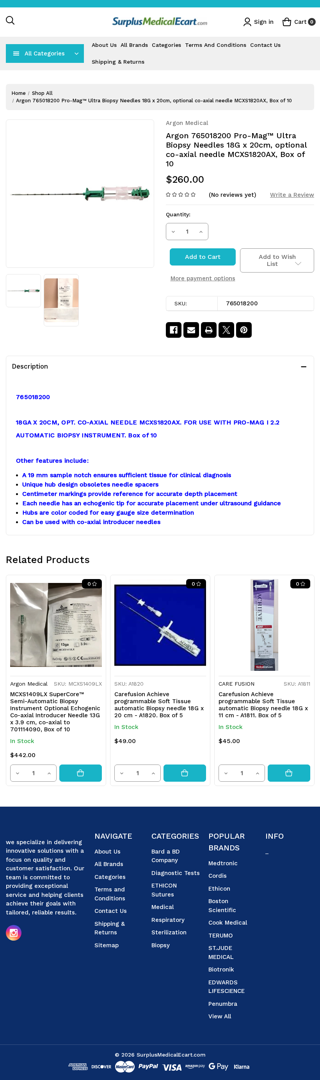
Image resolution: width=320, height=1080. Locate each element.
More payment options (203, 278)
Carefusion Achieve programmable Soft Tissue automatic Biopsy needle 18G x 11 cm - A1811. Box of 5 (263, 705)
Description (30, 366)
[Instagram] (13, 933)
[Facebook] (173, 330)
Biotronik (221, 969)
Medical (162, 907)
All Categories (45, 53)
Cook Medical (227, 922)
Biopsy (160, 945)
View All (219, 1016)
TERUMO (220, 935)
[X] (226, 330)
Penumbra (222, 1003)
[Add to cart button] (80, 773)
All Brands (134, 45)
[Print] (209, 330)
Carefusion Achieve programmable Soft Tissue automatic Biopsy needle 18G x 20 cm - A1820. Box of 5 (159, 705)
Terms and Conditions (215, 45)
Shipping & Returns (118, 62)
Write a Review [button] (292, 194)
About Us (104, 45)
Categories (166, 45)
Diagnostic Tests (175, 873)
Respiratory (168, 919)
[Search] (10, 22)
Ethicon (219, 888)
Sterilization (169, 932)
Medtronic (223, 863)
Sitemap (106, 945)
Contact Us (265, 45)
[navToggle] (16, 53)
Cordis (217, 875)
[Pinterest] (244, 330)
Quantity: (178, 214)
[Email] (191, 330)
